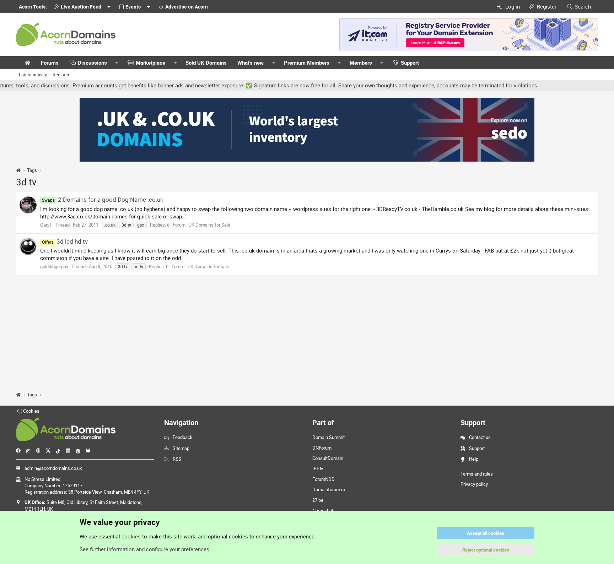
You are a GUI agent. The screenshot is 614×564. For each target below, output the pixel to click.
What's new (250, 62)
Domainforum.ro (328, 489)
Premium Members (306, 62)
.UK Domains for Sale (209, 225)
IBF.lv (317, 468)
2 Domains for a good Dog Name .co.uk (102, 199)
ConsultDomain (327, 458)
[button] (117, 62)
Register (61, 74)
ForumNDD (323, 479)
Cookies (30, 411)
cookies (131, 536)
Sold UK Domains (206, 62)
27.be (317, 500)
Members (361, 62)
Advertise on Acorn (186, 6)
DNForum (322, 448)
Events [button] (133, 6)
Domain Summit (328, 437)
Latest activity (33, 74)
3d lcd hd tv (65, 241)
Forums (50, 62)
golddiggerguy (54, 266)
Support (410, 62)
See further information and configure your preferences (144, 549)
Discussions (92, 62)
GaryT (46, 225)
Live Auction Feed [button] (81, 6)
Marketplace (150, 62)
